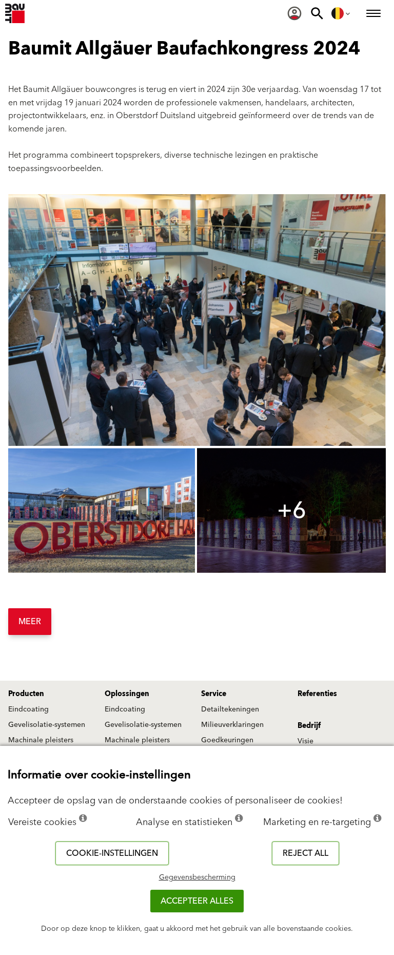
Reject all (305, 853)
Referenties (317, 694)
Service (213, 694)
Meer (29, 621)
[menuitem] (294, 13)
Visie (305, 741)
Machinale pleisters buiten (40, 745)
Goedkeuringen (227, 740)
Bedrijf (309, 726)
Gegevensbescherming (197, 877)
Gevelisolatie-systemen (46, 725)
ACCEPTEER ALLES (197, 901)
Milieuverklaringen (232, 725)
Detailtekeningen (230, 709)
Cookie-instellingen (112, 853)
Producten (26, 694)
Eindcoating (28, 709)
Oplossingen (127, 694)
